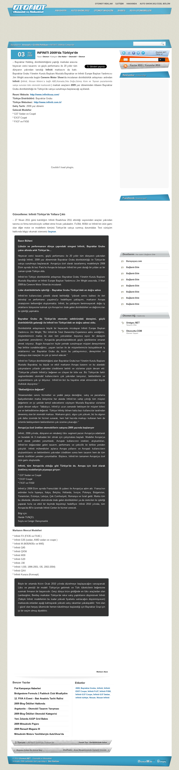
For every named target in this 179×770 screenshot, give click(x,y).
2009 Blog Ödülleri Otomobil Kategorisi (35, 713)
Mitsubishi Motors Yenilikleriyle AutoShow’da (39, 734)
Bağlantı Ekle (150, 254)
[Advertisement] (89, 28)
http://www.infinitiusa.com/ (44, 94)
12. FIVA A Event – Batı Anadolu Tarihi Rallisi (38, 698)
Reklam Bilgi (141, 75)
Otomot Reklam (104, 4)
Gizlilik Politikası (40, 45)
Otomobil (73, 57)
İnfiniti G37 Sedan (101, 694)
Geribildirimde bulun (98, 742)
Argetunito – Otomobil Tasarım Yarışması (36, 708)
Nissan (92, 698)
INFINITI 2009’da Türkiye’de (57, 52)
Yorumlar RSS (152, 65)
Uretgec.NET (133, 322)
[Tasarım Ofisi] (162, 762)
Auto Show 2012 (80, 10)
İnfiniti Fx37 (93, 691)
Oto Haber (62, 57)
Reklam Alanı (102, 672)
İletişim (120, 4)
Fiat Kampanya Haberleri (27, 688)
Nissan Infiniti (103, 698)
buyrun (52, 231)
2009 (78, 688)
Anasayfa (26, 45)
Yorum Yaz (83, 742)
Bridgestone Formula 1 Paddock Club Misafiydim (41, 693)
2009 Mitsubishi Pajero (26, 724)
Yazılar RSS (136, 65)
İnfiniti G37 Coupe (84, 694)
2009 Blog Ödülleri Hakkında (29, 703)
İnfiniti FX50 (105, 691)
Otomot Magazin (103, 10)
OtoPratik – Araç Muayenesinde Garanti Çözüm (84, 750)
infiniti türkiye (82, 698)
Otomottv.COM (134, 331)
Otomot (46, 57)
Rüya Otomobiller (141, 10)
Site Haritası (53, 761)
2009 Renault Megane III (27, 729)
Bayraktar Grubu (88, 688)
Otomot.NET (25, 758)
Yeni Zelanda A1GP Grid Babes (31, 719)
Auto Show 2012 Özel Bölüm (155, 4)
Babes (121, 10)
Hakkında (132, 4)
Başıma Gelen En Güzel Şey (29, 750)
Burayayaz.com (134, 261)
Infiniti (100, 688)
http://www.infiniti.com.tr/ (48, 102)
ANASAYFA (61, 10)
